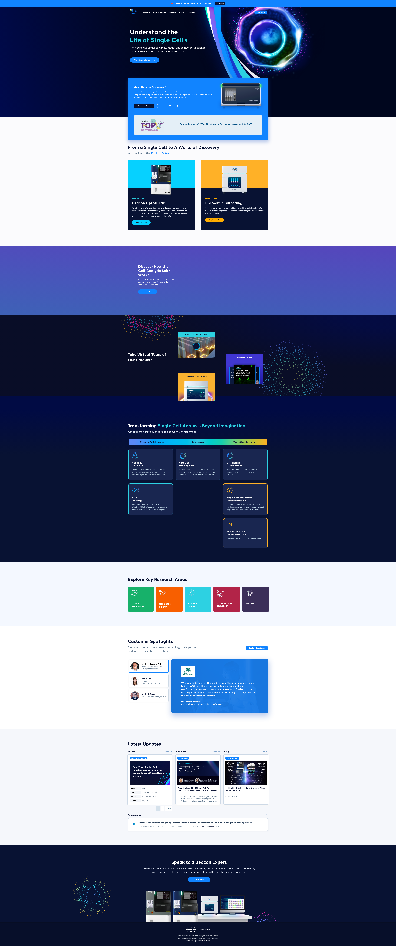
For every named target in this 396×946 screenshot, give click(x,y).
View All (168, 751)
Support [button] (182, 12)
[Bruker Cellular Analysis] (198, 929)
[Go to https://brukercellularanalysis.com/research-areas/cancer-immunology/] (141, 599)
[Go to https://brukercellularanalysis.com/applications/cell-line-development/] (198, 464)
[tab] (148, 666)
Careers (215, 936)
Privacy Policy (190, 941)
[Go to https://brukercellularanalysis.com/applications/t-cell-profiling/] (151, 499)
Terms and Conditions (203, 941)
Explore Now (220, 3)
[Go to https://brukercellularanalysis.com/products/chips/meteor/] (245, 533)
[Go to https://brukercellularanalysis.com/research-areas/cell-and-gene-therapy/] (169, 599)
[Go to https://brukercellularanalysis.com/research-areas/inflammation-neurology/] (226, 599)
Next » (168, 808)
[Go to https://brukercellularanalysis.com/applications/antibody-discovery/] (151, 464)
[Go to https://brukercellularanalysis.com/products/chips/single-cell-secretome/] (245, 499)
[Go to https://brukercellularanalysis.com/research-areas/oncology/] (255, 599)
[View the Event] (150, 780)
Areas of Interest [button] (159, 12)
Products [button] (146, 12)
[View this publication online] (198, 824)
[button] (260, 12)
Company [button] (191, 12)
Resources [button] (172, 12)
